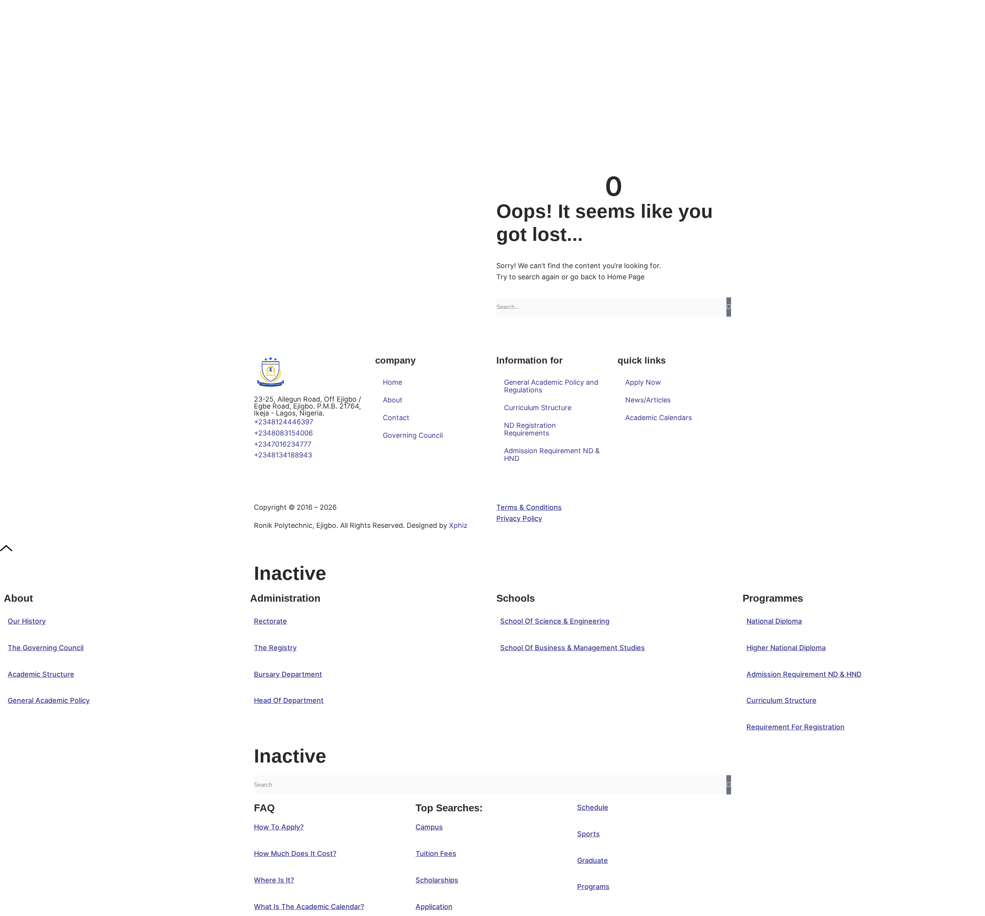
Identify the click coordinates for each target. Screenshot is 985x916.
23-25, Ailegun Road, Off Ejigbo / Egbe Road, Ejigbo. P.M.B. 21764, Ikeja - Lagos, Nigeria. (307, 406)
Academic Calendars (658, 418)
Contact (396, 418)
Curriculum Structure (537, 408)
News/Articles (648, 400)
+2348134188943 (283, 455)
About (392, 400)
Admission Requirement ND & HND (552, 454)
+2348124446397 (283, 422)
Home (392, 382)
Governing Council (413, 435)
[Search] (728, 307)
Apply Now (643, 382)
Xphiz (458, 525)
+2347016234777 (282, 444)
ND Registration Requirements (530, 429)
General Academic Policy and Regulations (551, 386)
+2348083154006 (285, 433)
